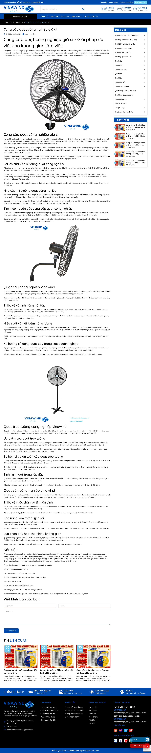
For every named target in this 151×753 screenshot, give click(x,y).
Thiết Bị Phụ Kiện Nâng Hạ (125, 44)
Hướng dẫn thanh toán (74, 710)
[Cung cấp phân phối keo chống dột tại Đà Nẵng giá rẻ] (120, 136)
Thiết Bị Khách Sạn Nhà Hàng (126, 40)
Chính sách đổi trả (47, 714)
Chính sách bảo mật (48, 707)
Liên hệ (94, 16)
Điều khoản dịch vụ (72, 717)
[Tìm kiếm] (83, 9)
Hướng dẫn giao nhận (74, 714)
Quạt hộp (118, 78)
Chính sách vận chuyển (49, 710)
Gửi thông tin (11, 631)
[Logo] (19, 9)
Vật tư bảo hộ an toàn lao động (127, 35)
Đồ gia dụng (119, 108)
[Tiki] (126, 730)
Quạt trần (118, 65)
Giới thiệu (55, 16)
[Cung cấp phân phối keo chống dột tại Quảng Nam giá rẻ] (120, 145)
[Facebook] (120, 741)
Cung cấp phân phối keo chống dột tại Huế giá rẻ (20, 671)
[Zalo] (115, 741)
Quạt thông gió (121, 99)
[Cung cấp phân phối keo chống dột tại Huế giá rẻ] (120, 127)
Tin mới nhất (122, 119)
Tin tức (86, 16)
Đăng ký (104, 2)
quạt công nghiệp (44, 139)
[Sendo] (131, 730)
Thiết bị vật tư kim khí (123, 57)
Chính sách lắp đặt (48, 720)
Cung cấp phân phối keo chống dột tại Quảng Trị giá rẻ (135, 161)
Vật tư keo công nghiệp (124, 48)
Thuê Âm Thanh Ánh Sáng (125, 112)
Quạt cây (118, 61)
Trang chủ (44, 16)
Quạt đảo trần (120, 82)
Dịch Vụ (64, 16)
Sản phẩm (75, 16)
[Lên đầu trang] (147, 726)
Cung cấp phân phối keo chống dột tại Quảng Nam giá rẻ (92, 671)
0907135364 (141, 2)
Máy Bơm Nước (121, 103)
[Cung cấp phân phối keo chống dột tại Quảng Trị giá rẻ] (120, 162)
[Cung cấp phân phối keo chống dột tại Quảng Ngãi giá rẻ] (120, 154)
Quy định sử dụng (47, 717)
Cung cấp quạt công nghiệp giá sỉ (17, 51)
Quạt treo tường (121, 69)
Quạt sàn (118, 74)
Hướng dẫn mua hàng (74, 707)
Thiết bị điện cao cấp (123, 52)
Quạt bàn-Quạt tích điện (124, 95)
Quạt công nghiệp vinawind (125, 91)
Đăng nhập (113, 2)
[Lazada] (120, 730)
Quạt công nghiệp (45, 565)
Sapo (97, 750)
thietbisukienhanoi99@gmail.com (20, 730)
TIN (15, 640)
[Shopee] (115, 730)
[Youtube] (126, 741)
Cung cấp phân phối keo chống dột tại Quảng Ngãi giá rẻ (135, 153)
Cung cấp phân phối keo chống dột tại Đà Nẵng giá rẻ (56, 671)
